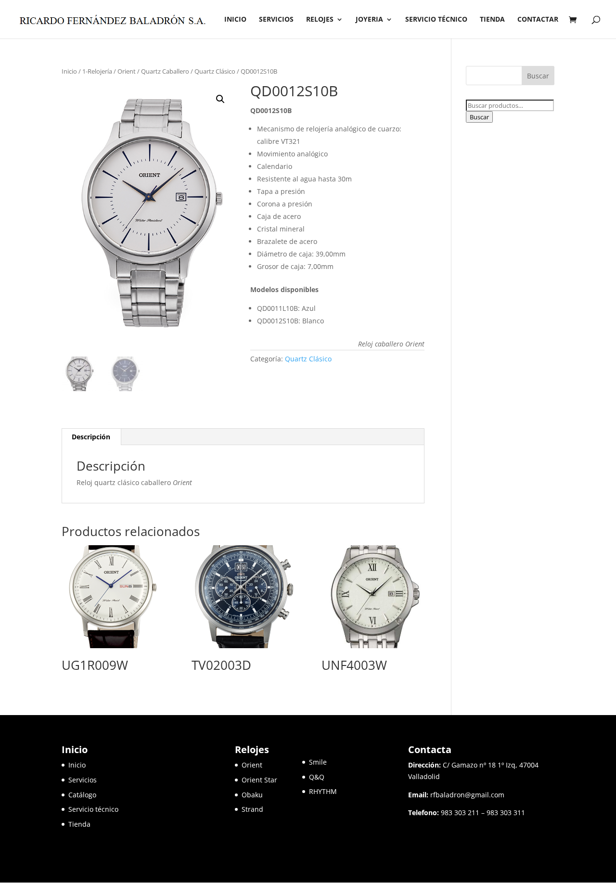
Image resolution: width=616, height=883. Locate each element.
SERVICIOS (276, 20)
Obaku (252, 794)
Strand (252, 809)
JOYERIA (369, 20)
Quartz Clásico (214, 71)
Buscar (479, 117)
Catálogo (82, 794)
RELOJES (320, 20)
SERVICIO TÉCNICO (436, 20)
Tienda (79, 824)
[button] (220, 99)
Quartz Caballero (165, 71)
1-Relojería (97, 71)
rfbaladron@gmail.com (467, 794)
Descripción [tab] (91, 436)
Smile (318, 762)
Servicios (82, 779)
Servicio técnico (93, 809)
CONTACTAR (537, 20)
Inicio (69, 71)
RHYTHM (323, 791)
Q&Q (316, 776)
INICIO (235, 20)
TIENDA (492, 20)
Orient (126, 71)
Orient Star (272, 779)
